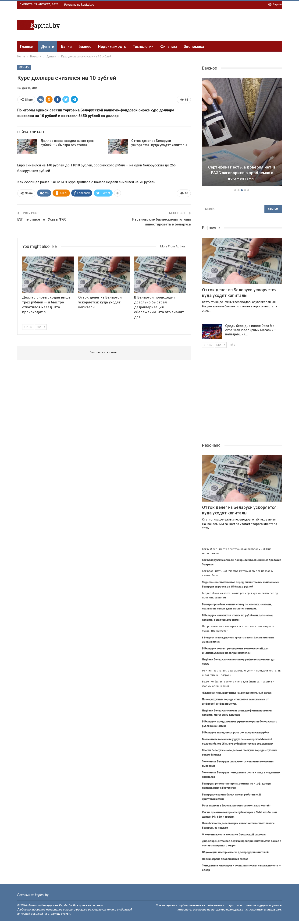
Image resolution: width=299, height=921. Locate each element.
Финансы (168, 46)
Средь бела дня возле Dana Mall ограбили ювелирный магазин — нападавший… (251, 330)
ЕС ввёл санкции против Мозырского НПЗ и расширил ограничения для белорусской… (242, 173)
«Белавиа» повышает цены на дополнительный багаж (236, 692)
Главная (27, 46)
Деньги (47, 46)
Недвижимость (112, 46)
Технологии (143, 46)
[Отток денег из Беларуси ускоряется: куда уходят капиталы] (118, 146)
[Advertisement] (197, 24)
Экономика (194, 46)
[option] (242, 132)
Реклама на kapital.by (79, 4)
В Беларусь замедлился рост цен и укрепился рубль (235, 732)
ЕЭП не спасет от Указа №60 (41, 219)
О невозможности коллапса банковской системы (234, 834)
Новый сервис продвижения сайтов (225, 859)
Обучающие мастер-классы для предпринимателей (235, 852)
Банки (66, 46)
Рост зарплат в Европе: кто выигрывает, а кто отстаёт (236, 805)
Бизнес (84, 46)
